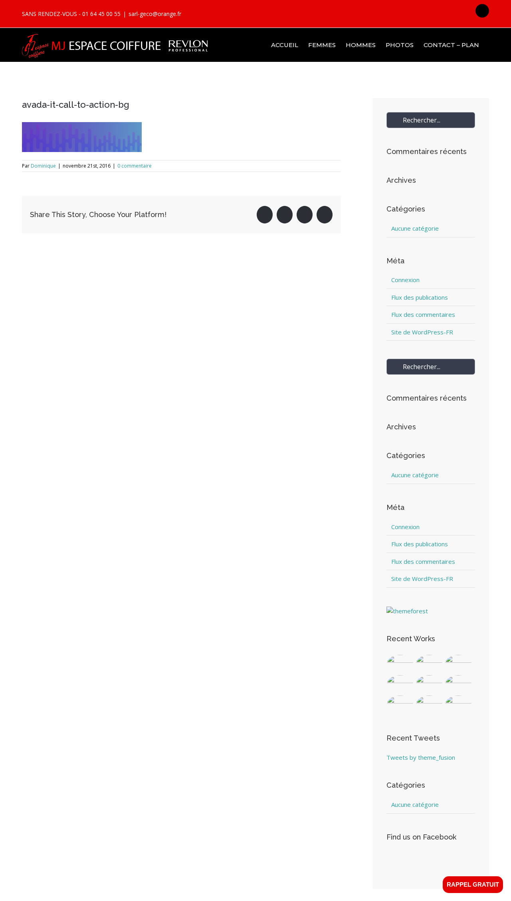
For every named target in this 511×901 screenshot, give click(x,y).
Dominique (43, 165)
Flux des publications (419, 297)
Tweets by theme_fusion (420, 757)
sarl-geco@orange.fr (155, 14)
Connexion (405, 280)
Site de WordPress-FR (422, 332)
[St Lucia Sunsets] (458, 664)
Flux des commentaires (423, 314)
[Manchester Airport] (458, 684)
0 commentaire (134, 165)
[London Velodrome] (400, 704)
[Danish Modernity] (400, 684)
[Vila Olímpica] (458, 704)
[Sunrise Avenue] (400, 664)
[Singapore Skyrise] (429, 664)
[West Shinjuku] (429, 684)
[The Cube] (429, 704)
